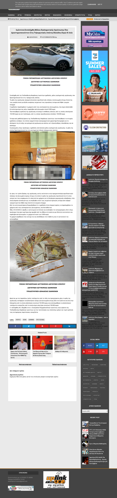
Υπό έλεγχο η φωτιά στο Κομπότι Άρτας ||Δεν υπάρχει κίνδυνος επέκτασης (42, 353)
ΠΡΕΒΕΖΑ (27, 15)
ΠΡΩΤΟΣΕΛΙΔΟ (40, 319)
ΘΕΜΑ (24, 319)
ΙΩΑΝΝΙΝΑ (11, 15)
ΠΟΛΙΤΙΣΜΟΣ (86, 391)
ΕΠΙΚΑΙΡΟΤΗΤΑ (79, 15)
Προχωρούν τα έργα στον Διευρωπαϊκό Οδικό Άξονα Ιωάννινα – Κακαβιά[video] (96, 210)
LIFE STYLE (86, 365)
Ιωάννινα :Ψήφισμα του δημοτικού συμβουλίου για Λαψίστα (96, 270)
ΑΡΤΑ (19, 15)
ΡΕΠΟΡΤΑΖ (96, 395)
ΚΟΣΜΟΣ (85, 387)
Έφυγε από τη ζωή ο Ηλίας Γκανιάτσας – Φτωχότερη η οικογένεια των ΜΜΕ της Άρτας (19, 354)
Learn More (92, 4)
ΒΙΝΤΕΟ (47, 15)
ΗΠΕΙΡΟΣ (18, 319)
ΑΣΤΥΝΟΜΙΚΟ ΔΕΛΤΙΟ (89, 372)
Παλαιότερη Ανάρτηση (59, 364)
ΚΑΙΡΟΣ (97, 15)
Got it (100, 4)
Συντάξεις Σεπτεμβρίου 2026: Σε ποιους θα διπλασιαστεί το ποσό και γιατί (97, 194)
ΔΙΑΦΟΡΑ (85, 376)
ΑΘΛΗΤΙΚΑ (103, 365)
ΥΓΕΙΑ (89, 15)
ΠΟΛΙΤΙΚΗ (102, 387)
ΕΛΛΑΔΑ (93, 376)
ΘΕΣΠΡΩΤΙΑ (37, 15)
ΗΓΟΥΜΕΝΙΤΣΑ (87, 380)
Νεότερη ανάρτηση (25, 364)
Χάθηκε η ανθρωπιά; (61, 351)
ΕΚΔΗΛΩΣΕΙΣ (57, 15)
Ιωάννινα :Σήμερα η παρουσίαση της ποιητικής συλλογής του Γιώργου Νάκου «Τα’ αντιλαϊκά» (98, 239)
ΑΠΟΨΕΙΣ (85, 368)
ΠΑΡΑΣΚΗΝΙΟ (93, 387)
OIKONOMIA (94, 365)
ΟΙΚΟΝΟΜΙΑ (68, 15)
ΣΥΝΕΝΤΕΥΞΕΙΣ (87, 399)
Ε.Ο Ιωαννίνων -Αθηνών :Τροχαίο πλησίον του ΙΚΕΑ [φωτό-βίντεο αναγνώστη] (96, 225)
